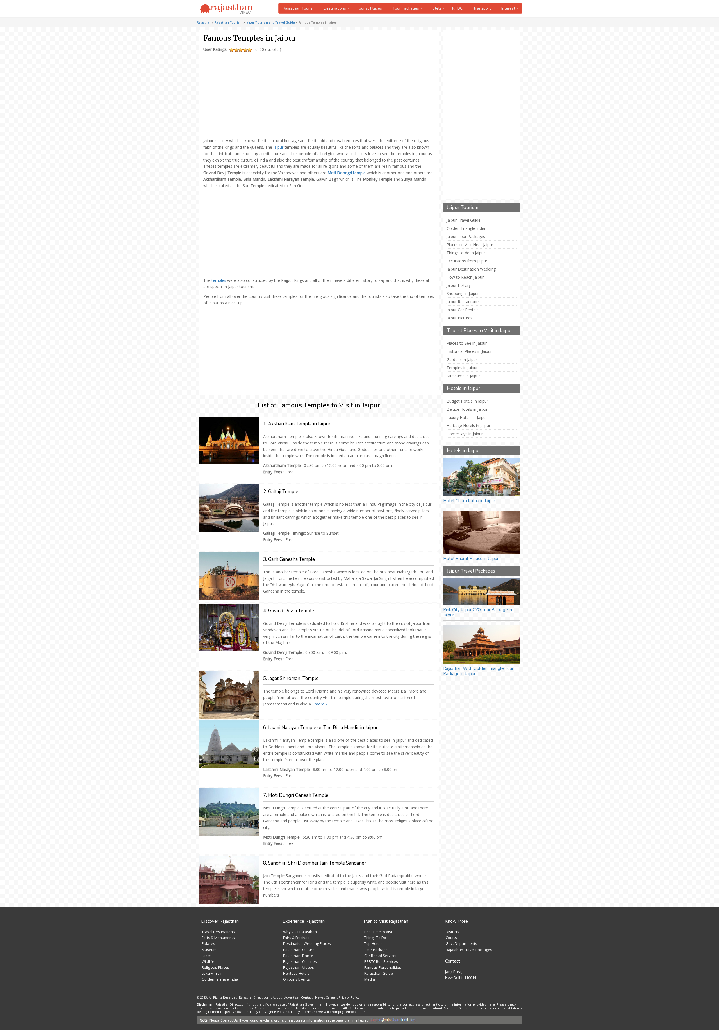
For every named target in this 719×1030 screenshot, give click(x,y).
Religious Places (215, 967)
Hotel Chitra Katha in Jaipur (469, 500)
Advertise (291, 997)
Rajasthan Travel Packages (469, 949)
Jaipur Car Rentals (463, 310)
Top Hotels (373, 943)
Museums (210, 949)
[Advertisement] (318, 93)
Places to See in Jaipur (467, 343)
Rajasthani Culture (299, 949)
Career (331, 997)
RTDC (457, 8)
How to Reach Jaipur (465, 277)
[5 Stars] (249, 50)
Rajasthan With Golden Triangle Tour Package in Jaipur (478, 671)
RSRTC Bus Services (381, 961)
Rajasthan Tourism (299, 8)
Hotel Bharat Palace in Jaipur (471, 558)
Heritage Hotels (296, 973)
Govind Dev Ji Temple (291, 610)
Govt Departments (461, 943)
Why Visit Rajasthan (300, 931)
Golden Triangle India (466, 228)
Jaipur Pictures (459, 318)
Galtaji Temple (283, 491)
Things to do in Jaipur (466, 253)
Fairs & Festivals (296, 937)
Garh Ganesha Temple (291, 559)
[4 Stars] (245, 50)
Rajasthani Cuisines (300, 961)
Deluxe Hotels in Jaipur (467, 409)
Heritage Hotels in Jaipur (468, 425)
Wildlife (208, 961)
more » (321, 704)
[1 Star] (231, 50)
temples (218, 280)
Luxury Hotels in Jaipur (467, 417)
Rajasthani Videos (298, 967)
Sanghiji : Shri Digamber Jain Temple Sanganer (317, 863)
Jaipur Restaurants (463, 302)
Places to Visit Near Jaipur (470, 244)
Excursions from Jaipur (467, 261)
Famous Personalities (382, 967)
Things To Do (375, 937)
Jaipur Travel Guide (464, 220)
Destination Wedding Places (307, 943)
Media (369, 979)
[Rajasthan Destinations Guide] (226, 8)
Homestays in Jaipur (465, 434)
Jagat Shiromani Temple (293, 678)
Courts (451, 937)
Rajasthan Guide (378, 973)
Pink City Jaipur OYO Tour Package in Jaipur (477, 612)
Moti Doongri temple (346, 172)
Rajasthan (204, 22)
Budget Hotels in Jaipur (467, 401)
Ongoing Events (296, 979)
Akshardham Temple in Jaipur (299, 424)
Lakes (207, 955)
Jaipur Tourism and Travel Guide (270, 22)
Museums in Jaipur (463, 376)
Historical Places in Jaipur (469, 351)
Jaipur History (459, 285)
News (319, 997)
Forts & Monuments (218, 937)
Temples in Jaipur (462, 368)
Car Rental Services (380, 955)
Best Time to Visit (378, 931)
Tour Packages (377, 949)
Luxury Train (212, 973)
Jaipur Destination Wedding (471, 269)
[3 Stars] (240, 50)
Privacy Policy (349, 997)
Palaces (208, 943)
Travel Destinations (218, 931)
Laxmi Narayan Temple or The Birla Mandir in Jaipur (323, 727)
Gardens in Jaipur (462, 359)
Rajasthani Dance (298, 955)
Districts (452, 931)
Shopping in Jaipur (463, 293)
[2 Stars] (236, 50)
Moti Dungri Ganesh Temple (298, 795)
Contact (307, 997)
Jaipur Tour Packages (466, 236)
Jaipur (278, 147)
